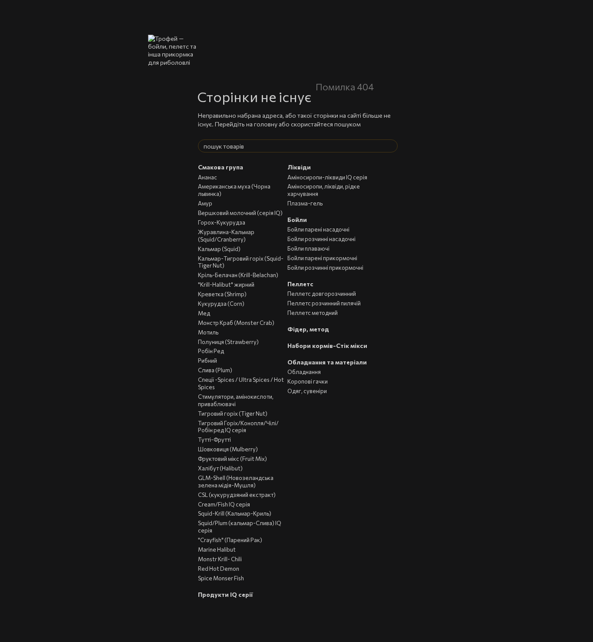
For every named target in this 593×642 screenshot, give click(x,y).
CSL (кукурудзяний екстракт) (237, 494)
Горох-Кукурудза (221, 222)
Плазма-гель (305, 203)
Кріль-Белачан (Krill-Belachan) (238, 274)
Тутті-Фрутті (214, 439)
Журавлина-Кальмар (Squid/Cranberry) (226, 235)
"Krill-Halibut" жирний (226, 284)
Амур (205, 203)
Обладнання (304, 371)
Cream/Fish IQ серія (224, 504)
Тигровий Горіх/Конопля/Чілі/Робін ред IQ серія (238, 427)
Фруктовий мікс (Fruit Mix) (232, 458)
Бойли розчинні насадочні (321, 238)
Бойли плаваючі (308, 248)
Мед (204, 313)
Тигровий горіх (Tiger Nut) (232, 413)
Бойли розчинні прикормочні (325, 267)
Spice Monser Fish (221, 578)
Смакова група (220, 167)
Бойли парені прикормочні (322, 258)
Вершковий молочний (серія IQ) (240, 212)
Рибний (207, 360)
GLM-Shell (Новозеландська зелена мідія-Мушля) (235, 481)
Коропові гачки (307, 381)
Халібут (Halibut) (220, 468)
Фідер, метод (308, 329)
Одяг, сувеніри (307, 390)
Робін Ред (211, 350)
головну (265, 124)
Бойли (297, 219)
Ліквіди (299, 167)
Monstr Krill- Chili (220, 559)
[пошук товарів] (391, 145)
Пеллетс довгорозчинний (321, 293)
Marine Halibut (217, 549)
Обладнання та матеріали (327, 362)
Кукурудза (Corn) (221, 303)
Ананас (207, 177)
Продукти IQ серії (225, 594)
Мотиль (208, 332)
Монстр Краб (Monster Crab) (236, 322)
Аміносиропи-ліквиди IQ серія (327, 177)
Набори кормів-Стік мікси (327, 345)
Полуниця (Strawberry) (228, 341)
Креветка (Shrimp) (222, 294)
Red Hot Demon (218, 568)
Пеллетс (300, 284)
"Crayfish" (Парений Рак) (230, 539)
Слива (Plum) (215, 370)
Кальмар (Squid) (219, 248)
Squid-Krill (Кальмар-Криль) (234, 513)
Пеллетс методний (312, 312)
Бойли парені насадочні (318, 229)
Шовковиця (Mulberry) (228, 449)
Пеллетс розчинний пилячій (324, 303)
